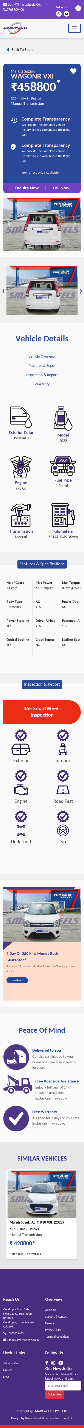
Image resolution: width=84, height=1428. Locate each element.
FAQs (6, 1377)
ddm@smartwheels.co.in (25, 4)
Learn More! (17, 980)
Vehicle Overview (42, 357)
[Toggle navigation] (74, 28)
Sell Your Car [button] (10, 1363)
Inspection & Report (42, 375)
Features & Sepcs (42, 366)
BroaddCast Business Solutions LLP (49, 1418)
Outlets (7, 1370)
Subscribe (54, 1394)
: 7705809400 (14, 1333)
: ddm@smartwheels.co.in (22, 1340)
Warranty (42, 384)
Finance (49, 1323)
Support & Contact (56, 1316)
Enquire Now (27, 188)
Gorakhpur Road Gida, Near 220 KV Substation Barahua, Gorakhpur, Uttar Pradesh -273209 (18, 1318)
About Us (50, 1310)
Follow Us (61, 7)
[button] (9, 224)
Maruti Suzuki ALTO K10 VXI (31, 1222)
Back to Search (22, 50)
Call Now (61, 188)
